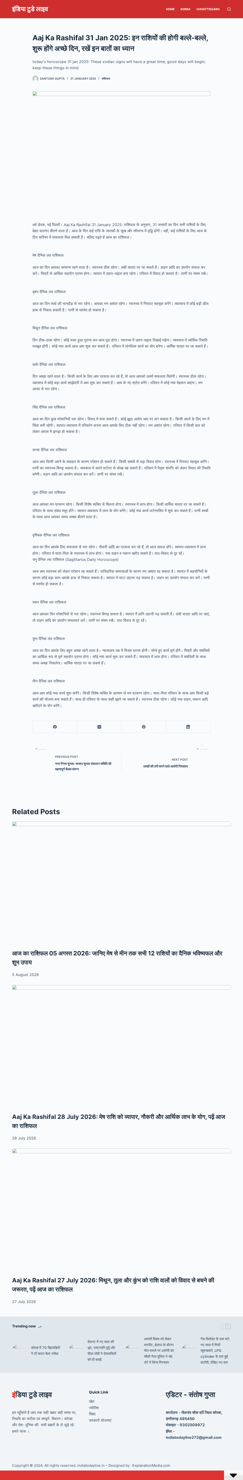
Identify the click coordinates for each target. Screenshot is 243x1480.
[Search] (229, 9)
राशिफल (106, 78)
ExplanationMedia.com (150, 1465)
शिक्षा (92, 1414)
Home (170, 9)
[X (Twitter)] (99, 727)
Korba (186, 9)
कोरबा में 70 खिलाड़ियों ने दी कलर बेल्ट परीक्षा (45, 1350)
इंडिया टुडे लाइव (30, 9)
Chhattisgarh (208, 9)
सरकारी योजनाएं (100, 1420)
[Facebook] (55, 727)
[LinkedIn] (188, 727)
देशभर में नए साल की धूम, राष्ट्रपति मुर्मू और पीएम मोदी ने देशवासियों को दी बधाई (102, 1350)
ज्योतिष (94, 1407)
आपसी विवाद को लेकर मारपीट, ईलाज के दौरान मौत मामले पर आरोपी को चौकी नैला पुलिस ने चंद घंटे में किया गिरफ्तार (159, 1351)
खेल (91, 1401)
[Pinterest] (144, 727)
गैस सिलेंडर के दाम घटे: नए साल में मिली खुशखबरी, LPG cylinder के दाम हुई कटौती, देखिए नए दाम (215, 1351)
